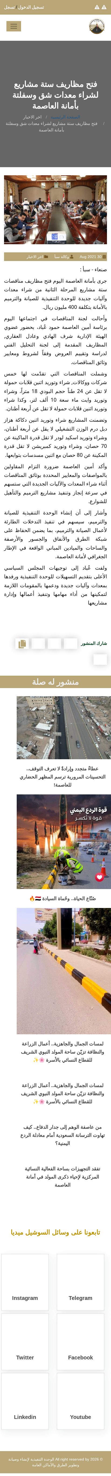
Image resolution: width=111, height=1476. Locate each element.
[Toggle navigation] (13, 26)
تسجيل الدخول (31, 7)
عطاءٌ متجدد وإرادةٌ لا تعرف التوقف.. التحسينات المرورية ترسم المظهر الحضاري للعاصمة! (63, 777)
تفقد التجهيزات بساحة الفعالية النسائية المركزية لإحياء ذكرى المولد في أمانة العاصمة (62, 1177)
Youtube (80, 1417)
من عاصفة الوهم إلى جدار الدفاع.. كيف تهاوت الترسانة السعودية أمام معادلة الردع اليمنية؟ (62, 1135)
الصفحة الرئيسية (65, 117)
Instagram (25, 1298)
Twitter (25, 1358)
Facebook (80, 1358)
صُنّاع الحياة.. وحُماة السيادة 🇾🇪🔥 (62, 898)
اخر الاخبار (32, 117)
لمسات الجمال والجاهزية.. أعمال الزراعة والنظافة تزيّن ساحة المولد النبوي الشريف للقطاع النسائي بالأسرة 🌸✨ (62, 1052)
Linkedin (25, 1417)
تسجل (9, 7)
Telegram (80, 1298)
